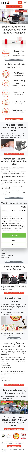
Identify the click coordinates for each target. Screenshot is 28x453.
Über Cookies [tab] (22, 210)
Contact (3, 443)
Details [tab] (14, 210)
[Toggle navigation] (25, 2)
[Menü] (11, 434)
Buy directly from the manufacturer (14, 154)
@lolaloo (22, 443)
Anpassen (13, 240)
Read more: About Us (14, 338)
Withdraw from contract (14, 446)
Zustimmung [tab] (5, 210)
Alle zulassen (14, 235)
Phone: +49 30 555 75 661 (12, 443)
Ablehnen (14, 244)
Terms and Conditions (11, 442)
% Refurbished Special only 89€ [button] (14, 6)
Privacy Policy (20, 442)
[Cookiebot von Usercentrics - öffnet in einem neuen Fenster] (20, 207)
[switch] (8, 437)
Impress (3, 442)
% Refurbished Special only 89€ (14, 119)
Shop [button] (20, 2)
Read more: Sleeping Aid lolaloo (14, 59)
